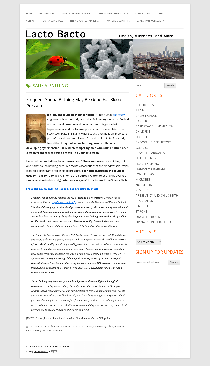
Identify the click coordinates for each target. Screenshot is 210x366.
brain (140, 110)
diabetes (142, 137)
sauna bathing (33, 330)
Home (29, 13)
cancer (141, 121)
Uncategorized (148, 217)
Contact (31, 20)
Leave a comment (55, 330)
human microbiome (151, 169)
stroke (141, 211)
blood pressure (62, 326)
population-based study (64, 202)
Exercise (142, 148)
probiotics (144, 201)
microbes (143, 179)
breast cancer (147, 116)
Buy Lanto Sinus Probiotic (151, 20)
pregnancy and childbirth (157, 195)
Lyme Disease (145, 174)
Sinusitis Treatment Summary (76, 13)
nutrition (144, 185)
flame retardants (150, 153)
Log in (54, 352)
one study (119, 115)
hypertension (118, 326)
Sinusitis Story (46, 13)
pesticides (144, 190)
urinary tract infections (156, 222)
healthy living (99, 326)
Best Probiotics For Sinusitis (113, 13)
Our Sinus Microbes (53, 20)
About (162, 13)
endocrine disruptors (153, 142)
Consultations (143, 13)
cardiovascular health (81, 326)
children (143, 131)
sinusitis (143, 206)
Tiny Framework (41, 352)
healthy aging (147, 158)
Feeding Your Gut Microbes (84, 20)
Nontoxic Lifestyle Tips (118, 20)
